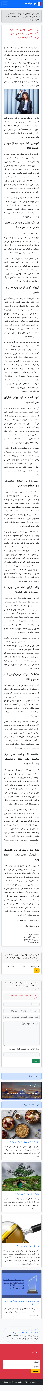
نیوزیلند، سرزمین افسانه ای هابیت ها (27, 1194)
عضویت (35, 1371)
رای (36, 970)
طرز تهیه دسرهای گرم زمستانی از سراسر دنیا (25, 1142)
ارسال (36, 1060)
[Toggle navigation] (4, 3)
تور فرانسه (35, 1085)
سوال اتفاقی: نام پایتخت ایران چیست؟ (24, 1049)
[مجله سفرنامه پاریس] (33, 4)
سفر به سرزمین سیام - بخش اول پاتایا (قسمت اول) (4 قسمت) (22, 1302)
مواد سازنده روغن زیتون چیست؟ (28, 1246)
